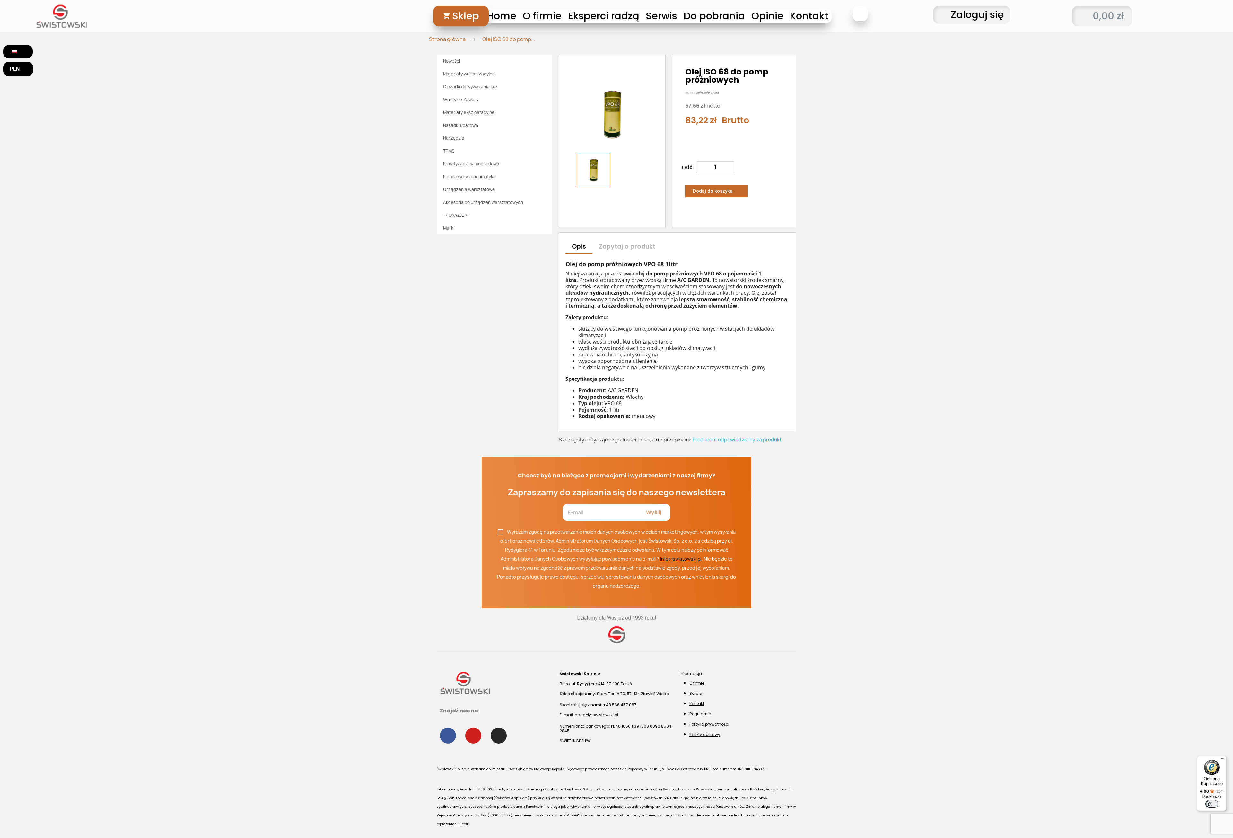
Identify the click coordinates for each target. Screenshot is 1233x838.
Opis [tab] (579, 246)
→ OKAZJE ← (456, 215)
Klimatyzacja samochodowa (471, 164)
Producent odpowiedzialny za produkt (737, 439)
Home (501, 16)
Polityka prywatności (709, 724)
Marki (448, 228)
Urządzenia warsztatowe (469, 189)
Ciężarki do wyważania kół (470, 87)
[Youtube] (473, 736)
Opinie (767, 16)
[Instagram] (499, 736)
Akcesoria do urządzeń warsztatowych (483, 202)
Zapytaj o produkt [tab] (627, 246)
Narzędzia (453, 138)
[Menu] (1223, 760)
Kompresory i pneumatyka (469, 176)
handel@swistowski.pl (596, 715)
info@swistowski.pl (681, 559)
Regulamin (700, 714)
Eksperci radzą (603, 16)
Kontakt (809, 16)
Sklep (465, 16)
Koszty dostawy (704, 734)
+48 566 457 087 (619, 705)
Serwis (661, 16)
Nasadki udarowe (460, 125)
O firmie (542, 16)
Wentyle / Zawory (460, 99)
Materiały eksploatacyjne (468, 112)
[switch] (1211, 804)
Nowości (451, 61)
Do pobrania (714, 16)
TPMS (448, 151)
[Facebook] (448, 736)
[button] (860, 13)
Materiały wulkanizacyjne (469, 74)
